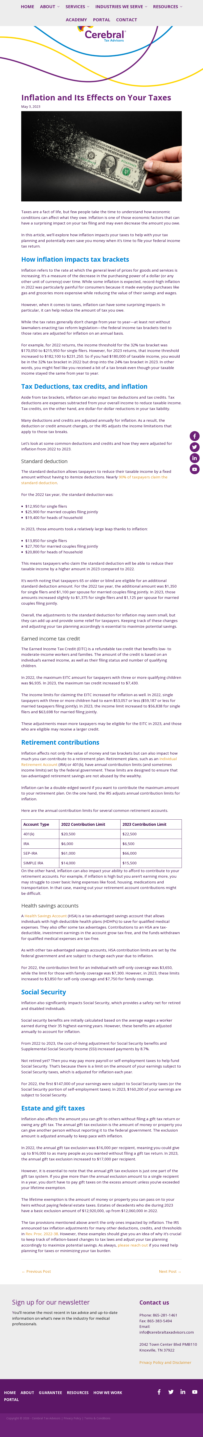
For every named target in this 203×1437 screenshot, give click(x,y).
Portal (101, 19)
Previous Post (36, 1271)
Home (27, 6)
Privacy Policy (72, 1418)
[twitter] (173, 1392)
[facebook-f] (161, 1392)
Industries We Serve (119, 6)
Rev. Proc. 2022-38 (42, 1233)
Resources (165, 6)
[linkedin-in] (185, 1392)
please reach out (133, 1245)
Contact (126, 19)
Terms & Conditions (97, 1418)
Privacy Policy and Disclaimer (165, 1362)
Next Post (170, 1271)
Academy (76, 19)
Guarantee (50, 1392)
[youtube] (195, 1392)
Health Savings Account (46, 915)
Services (75, 6)
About (47, 6)
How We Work (107, 1392)
